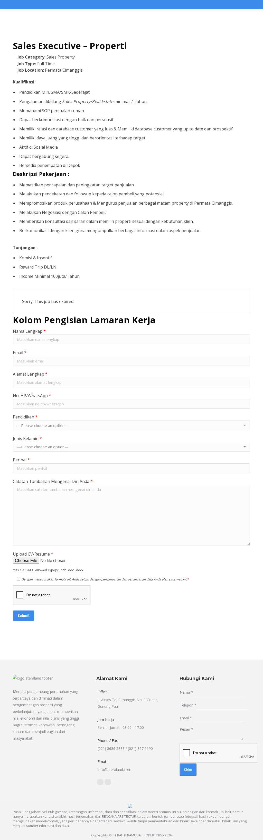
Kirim (188, 770)
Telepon (188, 705)
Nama (186, 692)
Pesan (186, 729)
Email (186, 717)
